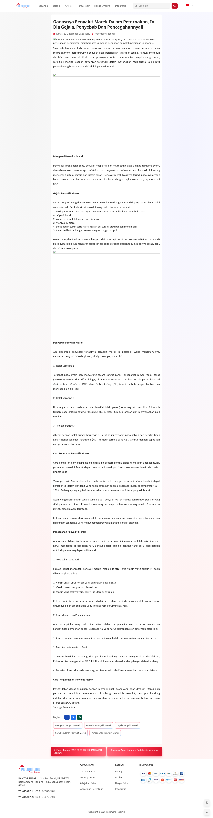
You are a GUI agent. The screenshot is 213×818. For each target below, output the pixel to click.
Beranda (43, 5)
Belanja (56, 5)
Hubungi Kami (87, 777)
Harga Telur (83, 5)
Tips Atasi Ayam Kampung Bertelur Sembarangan (135, 750)
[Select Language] (189, 6)
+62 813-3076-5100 (45, 797)
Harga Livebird (102, 5)
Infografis (120, 5)
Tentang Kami (87, 771)
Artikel (68, 5)
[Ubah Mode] (207, 812)
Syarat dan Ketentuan (91, 789)
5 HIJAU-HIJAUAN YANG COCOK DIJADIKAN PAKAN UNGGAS (78, 751)
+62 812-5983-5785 (45, 791)
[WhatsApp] (207, 802)
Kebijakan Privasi (89, 783)
